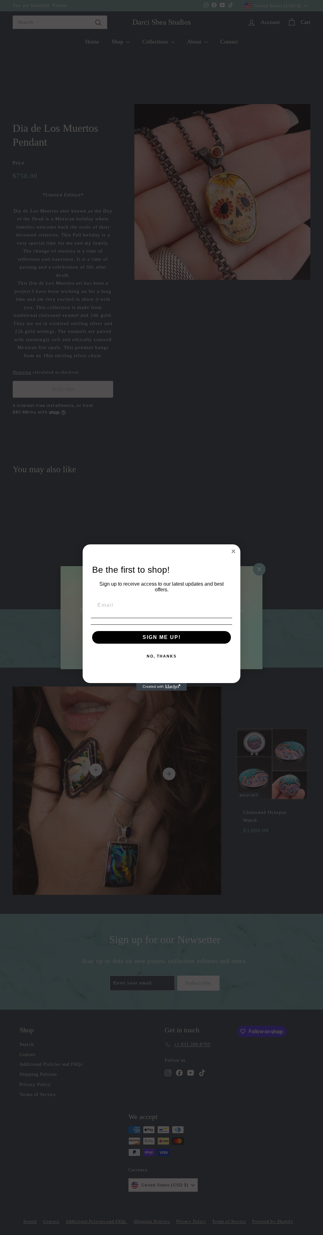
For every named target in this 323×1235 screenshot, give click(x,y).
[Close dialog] (233, 551)
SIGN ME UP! (162, 637)
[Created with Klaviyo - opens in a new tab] (161, 687)
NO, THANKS (162, 656)
